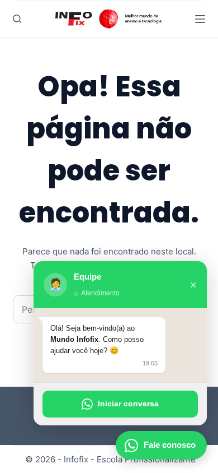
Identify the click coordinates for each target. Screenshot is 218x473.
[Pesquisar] (17, 19)
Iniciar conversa (128, 403)
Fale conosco (170, 444)
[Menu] (200, 19)
